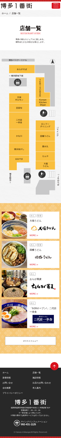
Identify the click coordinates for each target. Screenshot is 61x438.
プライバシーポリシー (13, 393)
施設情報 (37, 378)
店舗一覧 (37, 372)
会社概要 (7, 388)
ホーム (5, 13)
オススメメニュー (30, 341)
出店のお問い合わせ (42, 383)
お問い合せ (8, 383)
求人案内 (37, 388)
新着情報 (7, 378)
